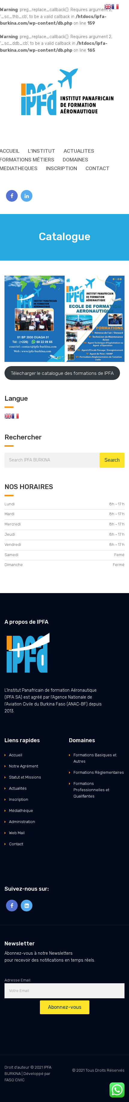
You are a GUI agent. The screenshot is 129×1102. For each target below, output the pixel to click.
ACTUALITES (79, 151)
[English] (8, 415)
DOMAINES (75, 160)
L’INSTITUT (41, 151)
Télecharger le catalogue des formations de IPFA (62, 373)
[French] (15, 415)
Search (112, 460)
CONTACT (98, 168)
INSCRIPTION (61, 168)
